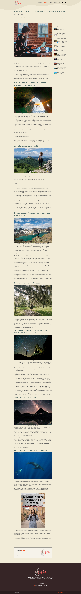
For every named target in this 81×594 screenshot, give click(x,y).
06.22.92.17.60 (41, 583)
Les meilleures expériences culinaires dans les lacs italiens (61, 54)
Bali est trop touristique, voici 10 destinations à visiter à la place (25, 545)
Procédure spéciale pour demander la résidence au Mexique (61, 35)
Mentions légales (60, 592)
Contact (65, 592)
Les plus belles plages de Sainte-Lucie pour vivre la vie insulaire (61, 68)
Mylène (23, 550)
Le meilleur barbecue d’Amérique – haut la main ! (61, 63)
